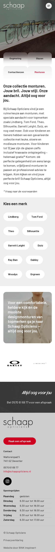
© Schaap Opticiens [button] (14, 532)
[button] (49, 5)
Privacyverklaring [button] (13, 540)
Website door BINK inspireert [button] (19, 547)
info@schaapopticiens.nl (17, 471)
